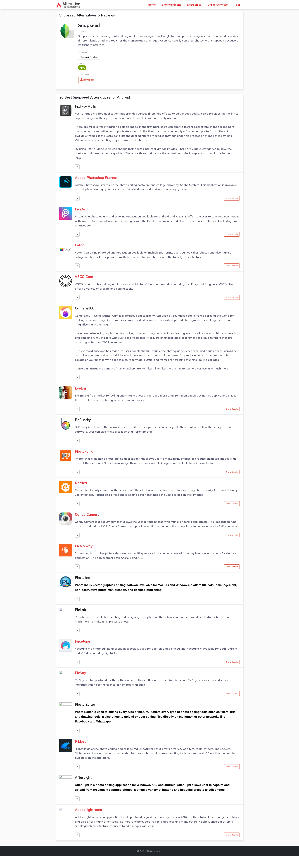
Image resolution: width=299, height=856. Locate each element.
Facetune (82, 641)
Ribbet (80, 741)
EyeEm (80, 388)
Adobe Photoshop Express (96, 177)
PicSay (80, 673)
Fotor (79, 245)
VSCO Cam (84, 277)
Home (152, 4)
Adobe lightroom (88, 810)
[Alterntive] (69, 4)
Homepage (88, 79)
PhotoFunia (84, 451)
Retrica (81, 483)
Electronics (194, 4)
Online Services (217, 4)
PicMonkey (84, 546)
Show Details (232, 198)
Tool (237, 4)
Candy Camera (87, 514)
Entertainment (171, 4)
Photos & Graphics (89, 57)
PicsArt (81, 209)
